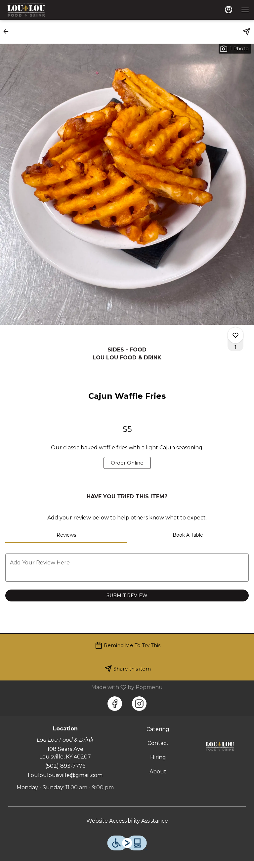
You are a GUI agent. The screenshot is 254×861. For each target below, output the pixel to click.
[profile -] (229, 10)
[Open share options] (246, 31)
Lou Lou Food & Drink (220, 745)
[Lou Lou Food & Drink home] (34, 10)
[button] (8, 31)
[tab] (66, 535)
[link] (127, 463)
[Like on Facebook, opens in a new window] (114, 703)
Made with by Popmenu (84, 687)
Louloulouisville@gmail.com (65, 775)
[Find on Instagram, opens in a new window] (139, 703)
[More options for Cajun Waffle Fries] (235, 335)
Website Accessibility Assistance (127, 821)
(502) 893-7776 (65, 766)
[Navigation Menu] (245, 10)
